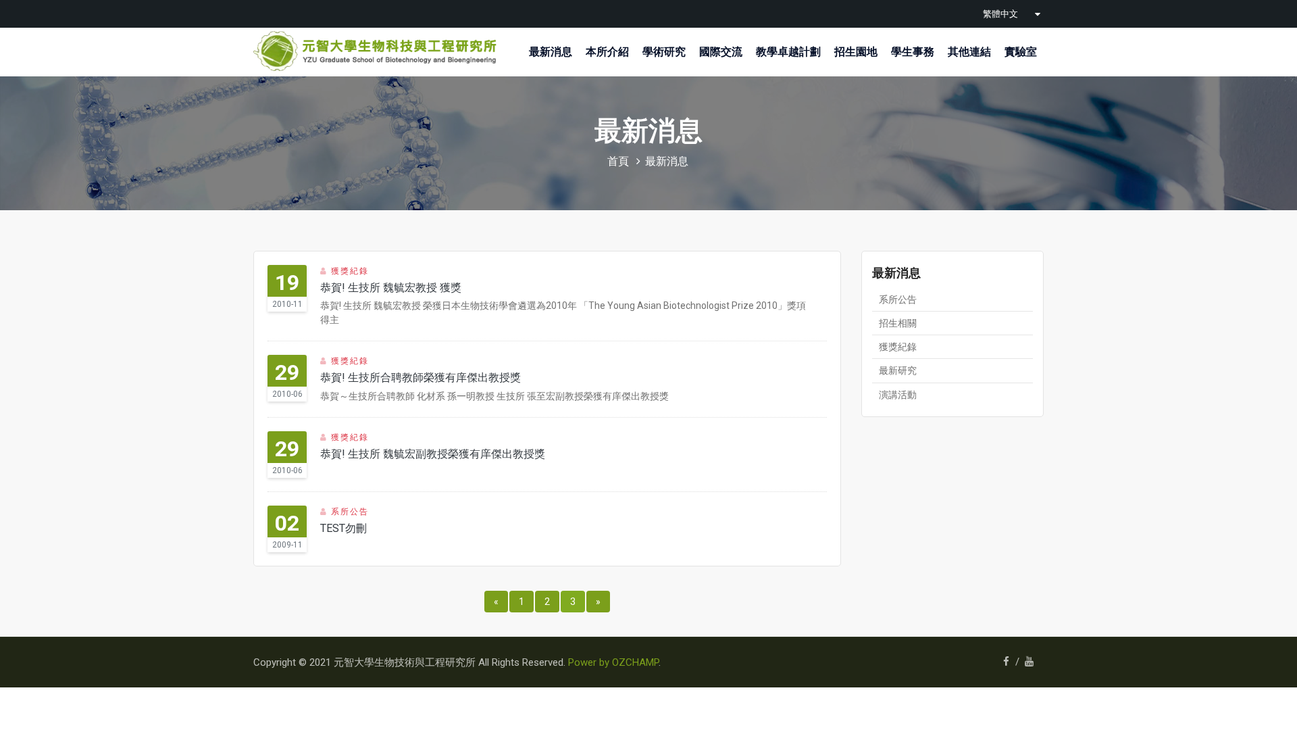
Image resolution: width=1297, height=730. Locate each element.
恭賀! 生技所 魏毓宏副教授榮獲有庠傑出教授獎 (432, 453)
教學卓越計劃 (788, 51)
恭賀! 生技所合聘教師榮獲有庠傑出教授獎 (420, 377)
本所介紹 (607, 51)
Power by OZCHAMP (613, 662)
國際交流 (720, 51)
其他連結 (969, 51)
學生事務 (912, 51)
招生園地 (856, 51)
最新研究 (898, 370)
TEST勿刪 (343, 528)
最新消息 (550, 51)
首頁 (618, 161)
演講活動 (898, 395)
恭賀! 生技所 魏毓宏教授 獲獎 (390, 287)
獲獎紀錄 (898, 347)
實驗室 (1020, 51)
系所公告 (898, 299)
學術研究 (664, 51)
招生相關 (898, 323)
